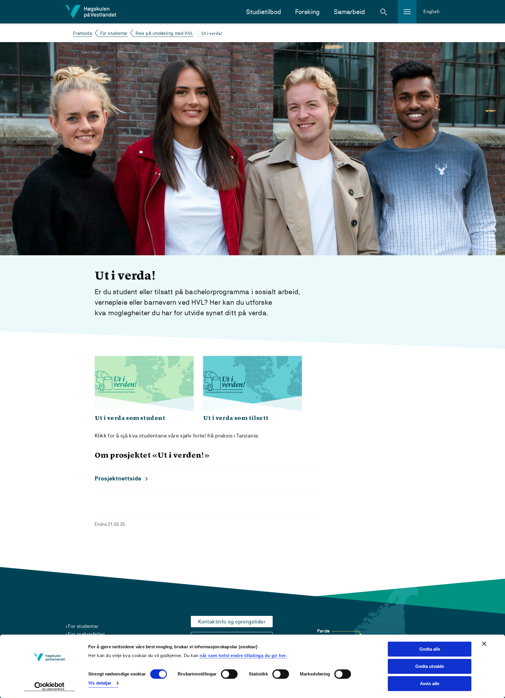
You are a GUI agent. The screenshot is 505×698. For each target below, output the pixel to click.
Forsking (307, 11)
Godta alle (429, 649)
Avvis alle (429, 683)
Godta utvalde (429, 666)
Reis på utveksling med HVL (164, 33)
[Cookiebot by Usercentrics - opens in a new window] (49, 686)
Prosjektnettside (118, 478)
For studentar (114, 33)
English (431, 11)
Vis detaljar (99, 682)
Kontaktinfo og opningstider (231, 621)
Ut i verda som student (130, 418)
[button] (383, 11)
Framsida (82, 33)
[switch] (229, 674)
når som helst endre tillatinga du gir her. (243, 655)
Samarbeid (349, 11)
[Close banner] (484, 644)
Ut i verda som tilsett (236, 418)
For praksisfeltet (86, 634)
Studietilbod (263, 11)
